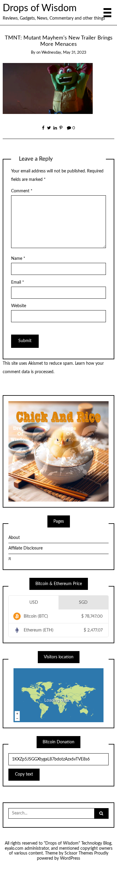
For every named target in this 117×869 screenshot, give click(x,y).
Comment (21, 191)
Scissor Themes (78, 853)
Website (18, 306)
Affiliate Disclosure (25, 548)
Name (18, 259)
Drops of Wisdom (39, 8)
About (14, 538)
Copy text (24, 774)
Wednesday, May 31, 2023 (63, 53)
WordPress (70, 858)
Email (17, 282)
